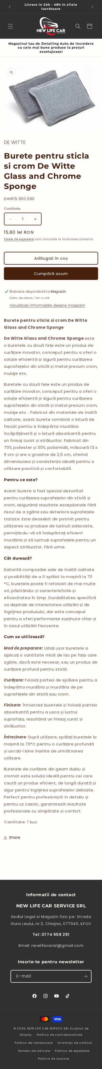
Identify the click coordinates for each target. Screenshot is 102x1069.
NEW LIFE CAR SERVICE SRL (48, 1028)
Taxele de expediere (19, 239)
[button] (10, 26)
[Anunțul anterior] (9, 6)
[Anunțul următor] (92, 6)
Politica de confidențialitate (59, 1035)
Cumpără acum (51, 273)
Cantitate (12, 208)
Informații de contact (75, 1043)
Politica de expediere (72, 1051)
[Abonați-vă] (85, 976)
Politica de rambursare (33, 1043)
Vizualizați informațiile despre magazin (47, 305)
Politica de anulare (53, 1059)
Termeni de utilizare (34, 1051)
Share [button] (14, 837)
